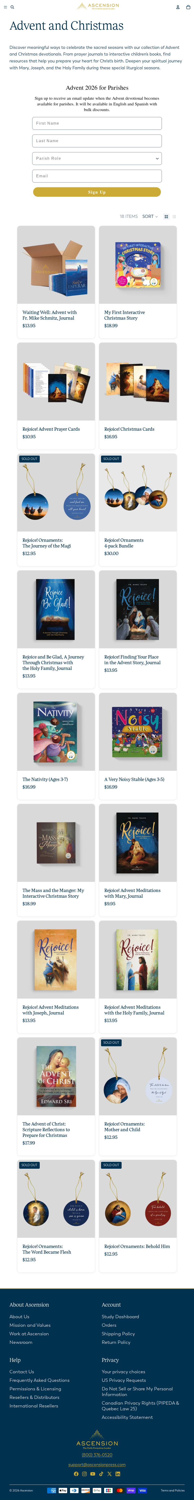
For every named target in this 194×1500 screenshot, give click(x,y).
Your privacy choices (123, 1371)
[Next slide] (88, 265)
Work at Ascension (29, 1333)
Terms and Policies (173, 1490)
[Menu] (5, 7)
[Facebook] (76, 1474)
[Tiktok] (101, 1474)
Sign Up (97, 192)
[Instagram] (84, 1474)
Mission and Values (30, 1325)
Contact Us (21, 1371)
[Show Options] (157, 158)
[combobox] (95, 158)
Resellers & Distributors (34, 1397)
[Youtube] (93, 1474)
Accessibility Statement (127, 1417)
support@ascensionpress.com (97, 1464)
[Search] (12, 7)
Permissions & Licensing (35, 1389)
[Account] (178, 7)
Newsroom (20, 1342)
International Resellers (33, 1406)
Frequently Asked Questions (39, 1380)
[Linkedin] (118, 1474)
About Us (19, 1316)
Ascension (26, 1490)
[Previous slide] (24, 265)
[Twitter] (109, 1474)
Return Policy (116, 1342)
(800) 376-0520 (97, 1455)
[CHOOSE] (87, 296)
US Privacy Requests (124, 1380)
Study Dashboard (120, 1316)
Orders (109, 1325)
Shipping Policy (118, 1333)
